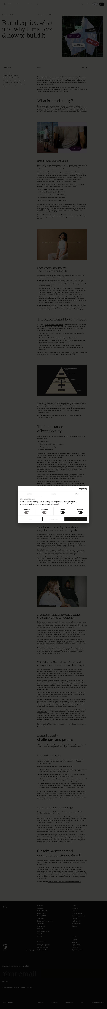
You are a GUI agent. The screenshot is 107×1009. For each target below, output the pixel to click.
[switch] (44, 512)
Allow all (76, 519)
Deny (30, 519)
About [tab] (77, 494)
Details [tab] (53, 494)
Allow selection (53, 519)
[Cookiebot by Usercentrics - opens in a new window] (80, 489)
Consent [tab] (29, 494)
